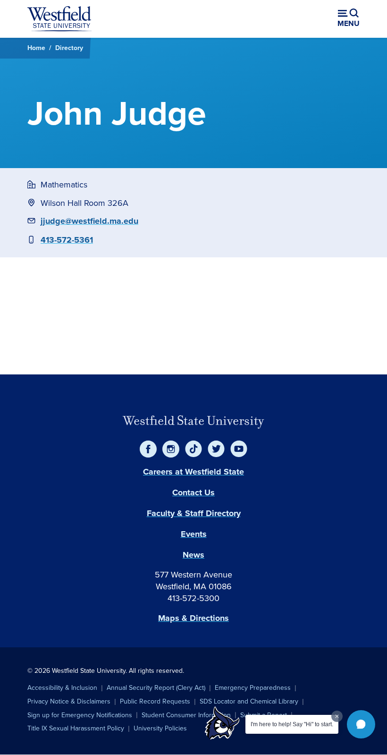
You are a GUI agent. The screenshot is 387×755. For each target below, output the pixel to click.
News (193, 555)
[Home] (59, 19)
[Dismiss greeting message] (337, 716)
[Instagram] (170, 449)
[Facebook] (148, 449)
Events (194, 534)
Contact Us (193, 492)
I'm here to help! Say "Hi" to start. (292, 724)
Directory (69, 48)
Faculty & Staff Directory (194, 513)
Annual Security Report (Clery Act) (156, 688)
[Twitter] (216, 449)
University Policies (160, 728)
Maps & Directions (193, 618)
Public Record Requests (155, 701)
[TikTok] (193, 449)
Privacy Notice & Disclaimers (68, 701)
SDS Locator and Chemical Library (249, 701)
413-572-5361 (67, 240)
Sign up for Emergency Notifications (79, 715)
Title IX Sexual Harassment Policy (75, 728)
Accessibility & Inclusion (62, 688)
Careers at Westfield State (193, 472)
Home (36, 48)
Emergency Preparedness (253, 688)
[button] (361, 724)
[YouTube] (238, 449)
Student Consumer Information (186, 715)
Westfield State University (193, 420)
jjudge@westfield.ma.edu (89, 221)
